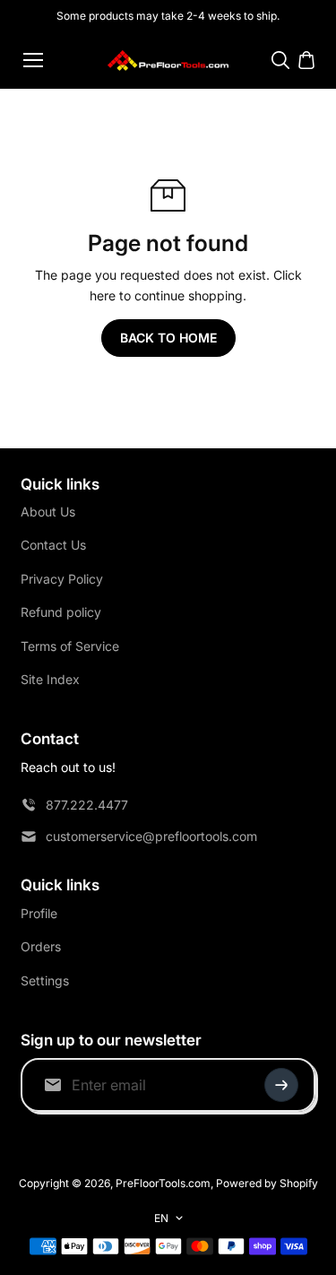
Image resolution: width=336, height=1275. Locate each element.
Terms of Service (70, 646)
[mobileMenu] (33, 60)
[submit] (281, 1085)
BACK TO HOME (168, 337)
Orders (41, 946)
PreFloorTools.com (163, 1183)
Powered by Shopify (267, 1183)
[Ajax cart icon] (306, 60)
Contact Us (53, 544)
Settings (45, 980)
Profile (39, 913)
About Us (48, 511)
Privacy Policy (62, 578)
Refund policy (61, 612)
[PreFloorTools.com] (168, 60)
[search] (280, 60)
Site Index (50, 679)
